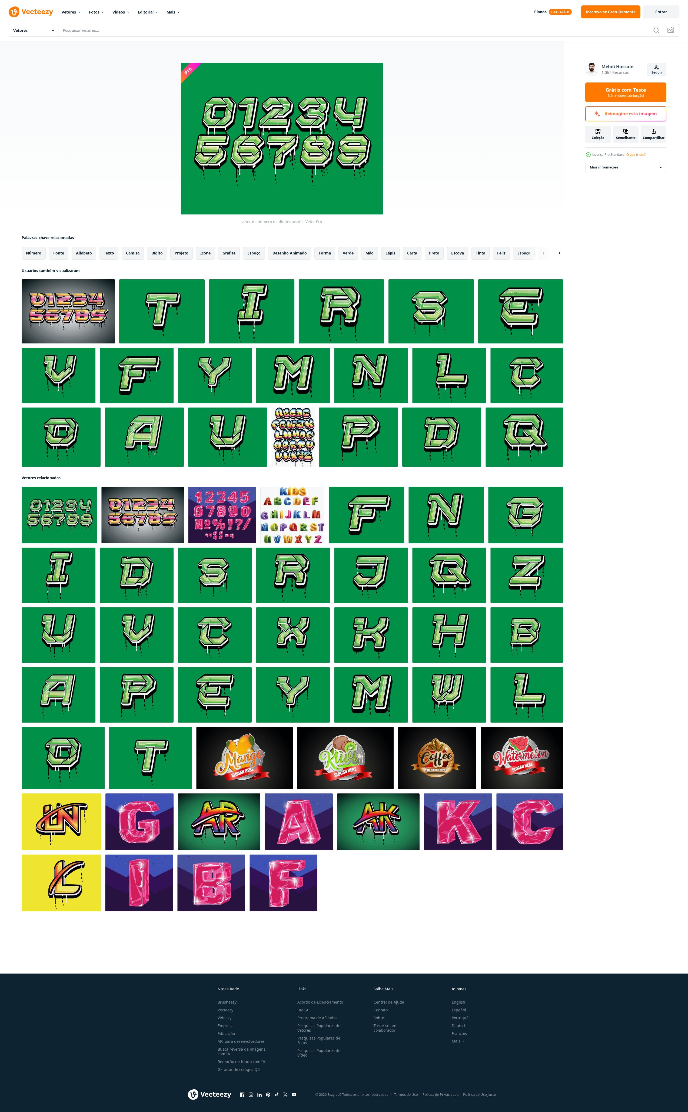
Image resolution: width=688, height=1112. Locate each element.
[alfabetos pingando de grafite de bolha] (293, 437)
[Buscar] (656, 30)
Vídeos (118, 12)
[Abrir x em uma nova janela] (285, 1095)
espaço (523, 253)
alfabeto (84, 253)
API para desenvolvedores (241, 1041)
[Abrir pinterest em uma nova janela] (268, 1095)
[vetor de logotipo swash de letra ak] (378, 821)
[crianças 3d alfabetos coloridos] (292, 515)
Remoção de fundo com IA (241, 1061)
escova (457, 253)
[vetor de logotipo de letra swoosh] (219, 821)
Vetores (69, 12)
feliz (501, 253)
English (458, 1002)
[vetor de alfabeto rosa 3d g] (139, 821)
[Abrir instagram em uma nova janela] (251, 1095)
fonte (58, 253)
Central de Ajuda (389, 1002)
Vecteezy (225, 1009)
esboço (254, 253)
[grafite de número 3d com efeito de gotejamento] (68, 311)
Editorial (146, 12)
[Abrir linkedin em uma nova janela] (259, 1095)
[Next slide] (555, 253)
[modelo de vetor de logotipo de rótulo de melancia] (522, 758)
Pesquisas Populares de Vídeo (318, 1053)
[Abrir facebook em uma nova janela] (242, 1095)
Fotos (94, 12)
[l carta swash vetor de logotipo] (61, 883)
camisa (132, 253)
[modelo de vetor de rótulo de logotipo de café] (437, 758)
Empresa (226, 1025)
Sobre (379, 1017)
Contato (381, 1009)
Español (459, 1009)
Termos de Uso (406, 1094)
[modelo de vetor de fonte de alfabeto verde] (162, 311)
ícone (205, 253)
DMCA (302, 1009)
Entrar (661, 11)
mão (369, 253)
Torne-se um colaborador (385, 1028)
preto (434, 253)
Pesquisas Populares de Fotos (318, 1040)
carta (412, 253)
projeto (181, 253)
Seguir (657, 72)
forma (325, 253)
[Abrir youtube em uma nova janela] (294, 1095)
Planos (540, 11)
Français (459, 1033)
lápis (390, 253)
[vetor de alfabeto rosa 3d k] (458, 821)
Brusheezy (227, 1002)
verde (348, 253)
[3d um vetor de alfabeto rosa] (299, 821)
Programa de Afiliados (317, 1017)
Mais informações (604, 167)
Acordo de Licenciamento (320, 1002)
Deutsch (459, 1025)
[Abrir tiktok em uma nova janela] (277, 1095)
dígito (157, 253)
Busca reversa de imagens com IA (241, 1051)
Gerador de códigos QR (239, 1069)
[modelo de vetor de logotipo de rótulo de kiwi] (345, 758)
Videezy (224, 1017)
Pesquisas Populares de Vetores (318, 1028)
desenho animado (289, 253)
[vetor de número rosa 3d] (222, 515)
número (33, 253)
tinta (480, 253)
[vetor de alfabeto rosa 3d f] (283, 883)
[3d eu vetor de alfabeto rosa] (139, 883)
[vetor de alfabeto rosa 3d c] (529, 821)
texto (109, 253)
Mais (171, 12)
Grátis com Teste (626, 92)
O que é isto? (636, 154)
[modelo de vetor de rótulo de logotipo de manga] (244, 758)
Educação (226, 1033)
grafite (228, 253)
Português (461, 1017)
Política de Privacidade (440, 1094)
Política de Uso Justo (479, 1094)
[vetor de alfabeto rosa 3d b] (211, 883)
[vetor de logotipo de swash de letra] (61, 821)
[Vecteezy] (31, 11)
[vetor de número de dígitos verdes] (59, 515)
